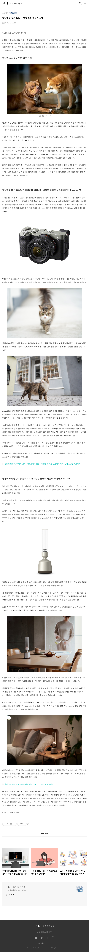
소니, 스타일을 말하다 (16, 887)
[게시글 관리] (14, 824)
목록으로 (44, 833)
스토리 (4, 13)
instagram (41, 938)
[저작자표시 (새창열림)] (28, 824)
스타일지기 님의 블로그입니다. (16, 890)
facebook (47, 938)
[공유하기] (11, 824)
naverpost (52, 938)
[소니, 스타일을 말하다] (12, 3)
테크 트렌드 (13, 13)
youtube (36, 938)
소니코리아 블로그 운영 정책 (44, 932)
